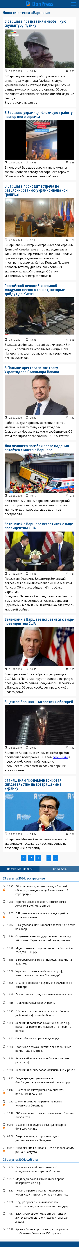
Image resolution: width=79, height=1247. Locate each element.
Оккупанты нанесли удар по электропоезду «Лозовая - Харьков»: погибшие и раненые (39, 938)
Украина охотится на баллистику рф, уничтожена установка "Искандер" (39, 972)
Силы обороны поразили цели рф (39, 1038)
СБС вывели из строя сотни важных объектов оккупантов (39, 1114)
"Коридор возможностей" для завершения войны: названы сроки (39, 1048)
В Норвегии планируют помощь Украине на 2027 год (39, 961)
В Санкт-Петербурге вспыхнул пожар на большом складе (39, 1126)
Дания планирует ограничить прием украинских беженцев (39, 1103)
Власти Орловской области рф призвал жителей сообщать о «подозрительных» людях (39, 1217)
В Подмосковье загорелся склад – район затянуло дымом (39, 915)
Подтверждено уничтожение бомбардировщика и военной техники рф (39, 1080)
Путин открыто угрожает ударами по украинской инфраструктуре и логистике (39, 1192)
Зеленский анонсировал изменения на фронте (39, 1070)
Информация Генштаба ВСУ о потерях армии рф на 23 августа (39, 1149)
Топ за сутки (59, 868)
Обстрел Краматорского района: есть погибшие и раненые (39, 1091)
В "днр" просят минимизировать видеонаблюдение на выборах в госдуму (39, 1203)
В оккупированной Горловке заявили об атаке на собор (39, 926)
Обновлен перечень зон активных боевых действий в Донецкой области (39, 1012)
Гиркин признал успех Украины (39, 1002)
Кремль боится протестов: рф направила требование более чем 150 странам (39, 1230)
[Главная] (28, 3)
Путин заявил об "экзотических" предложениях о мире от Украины (39, 1169)
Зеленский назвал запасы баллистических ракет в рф (39, 1060)
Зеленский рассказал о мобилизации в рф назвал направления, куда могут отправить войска (39, 1026)
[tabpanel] (39, 1055)
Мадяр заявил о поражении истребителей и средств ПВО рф (39, 949)
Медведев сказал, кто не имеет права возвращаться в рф (39, 1180)
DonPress (42, 4)
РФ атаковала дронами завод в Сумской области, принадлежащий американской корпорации (39, 889)
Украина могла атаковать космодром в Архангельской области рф (39, 903)
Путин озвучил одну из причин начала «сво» (39, 994)
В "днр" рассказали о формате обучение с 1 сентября (39, 984)
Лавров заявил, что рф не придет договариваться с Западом (39, 1137)
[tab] (20, 869)
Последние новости (20, 868)
